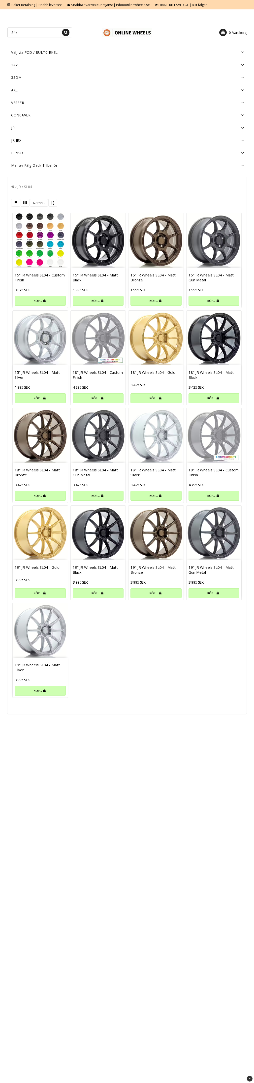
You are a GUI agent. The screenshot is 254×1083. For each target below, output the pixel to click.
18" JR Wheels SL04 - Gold (152, 372)
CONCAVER (21, 115)
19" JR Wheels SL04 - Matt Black (95, 570)
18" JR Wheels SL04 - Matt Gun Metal (95, 472)
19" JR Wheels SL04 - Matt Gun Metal (211, 570)
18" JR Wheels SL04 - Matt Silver (153, 472)
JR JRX (16, 140)
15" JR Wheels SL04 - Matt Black (95, 277)
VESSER (17, 102)
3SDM (16, 77)
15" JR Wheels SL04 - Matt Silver (37, 375)
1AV (14, 64)
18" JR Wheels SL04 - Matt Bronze (37, 472)
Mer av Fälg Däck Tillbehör (34, 165)
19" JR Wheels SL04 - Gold (37, 567)
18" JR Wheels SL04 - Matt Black (211, 375)
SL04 (28, 186)
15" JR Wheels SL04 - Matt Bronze (153, 277)
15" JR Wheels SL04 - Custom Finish (40, 277)
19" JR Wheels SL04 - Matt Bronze (153, 570)
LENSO (17, 153)
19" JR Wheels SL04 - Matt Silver (37, 667)
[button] (233, 32)
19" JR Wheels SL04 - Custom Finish (214, 472)
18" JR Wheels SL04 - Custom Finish (98, 375)
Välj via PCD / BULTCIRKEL (34, 52)
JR (13, 127)
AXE (14, 90)
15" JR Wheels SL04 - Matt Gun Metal (211, 277)
